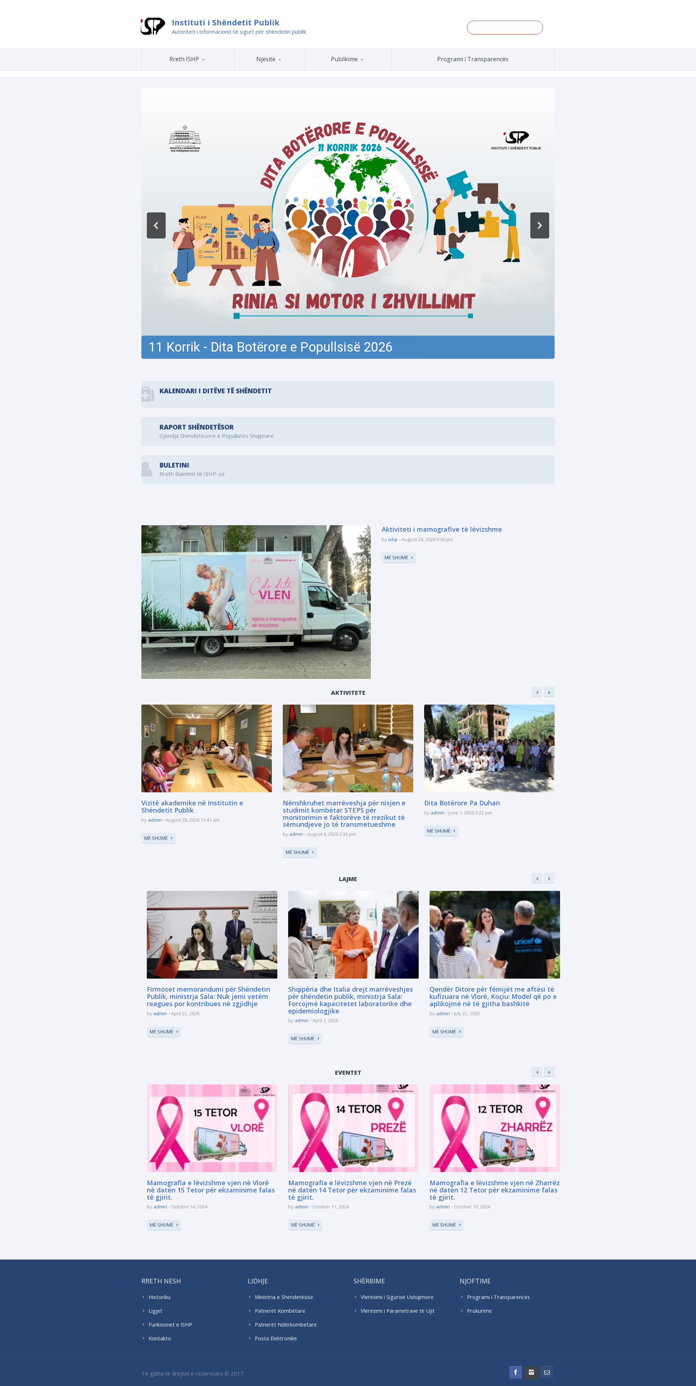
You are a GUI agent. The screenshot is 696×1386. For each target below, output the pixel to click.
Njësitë (266, 59)
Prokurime (479, 1310)
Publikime (344, 59)
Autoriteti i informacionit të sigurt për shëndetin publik (239, 31)
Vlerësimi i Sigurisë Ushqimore (397, 1297)
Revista (361, 69)
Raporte (361, 70)
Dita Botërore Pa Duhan (462, 802)
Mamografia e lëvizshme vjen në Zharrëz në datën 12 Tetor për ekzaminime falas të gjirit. (495, 1190)
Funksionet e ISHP (170, 1324)
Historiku (159, 1297)
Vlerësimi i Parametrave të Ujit (398, 1310)
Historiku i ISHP (197, 69)
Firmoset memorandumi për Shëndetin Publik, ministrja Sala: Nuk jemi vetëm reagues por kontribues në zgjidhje (208, 996)
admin (155, 820)
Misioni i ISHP (198, 70)
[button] (348, 225)
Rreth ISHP (184, 59)
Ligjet (155, 1310)
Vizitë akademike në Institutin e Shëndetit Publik (192, 806)
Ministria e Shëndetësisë (284, 1297)
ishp (393, 539)
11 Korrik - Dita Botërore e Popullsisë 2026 (271, 347)
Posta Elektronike (276, 1338)
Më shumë (396, 557)
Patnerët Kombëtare (280, 1310)
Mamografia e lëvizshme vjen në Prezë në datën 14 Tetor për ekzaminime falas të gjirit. (352, 1190)
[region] (348, 225)
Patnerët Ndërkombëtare (286, 1324)
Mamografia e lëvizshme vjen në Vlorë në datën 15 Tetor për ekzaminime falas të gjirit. (211, 1190)
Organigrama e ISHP (291, 70)
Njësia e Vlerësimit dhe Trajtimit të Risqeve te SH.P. (286, 67)
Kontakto (160, 1338)
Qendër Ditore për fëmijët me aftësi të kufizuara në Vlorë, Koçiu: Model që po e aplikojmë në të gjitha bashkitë (493, 996)
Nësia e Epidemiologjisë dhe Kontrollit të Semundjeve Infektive (289, 69)
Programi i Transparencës (473, 59)
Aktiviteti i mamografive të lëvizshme (442, 529)
